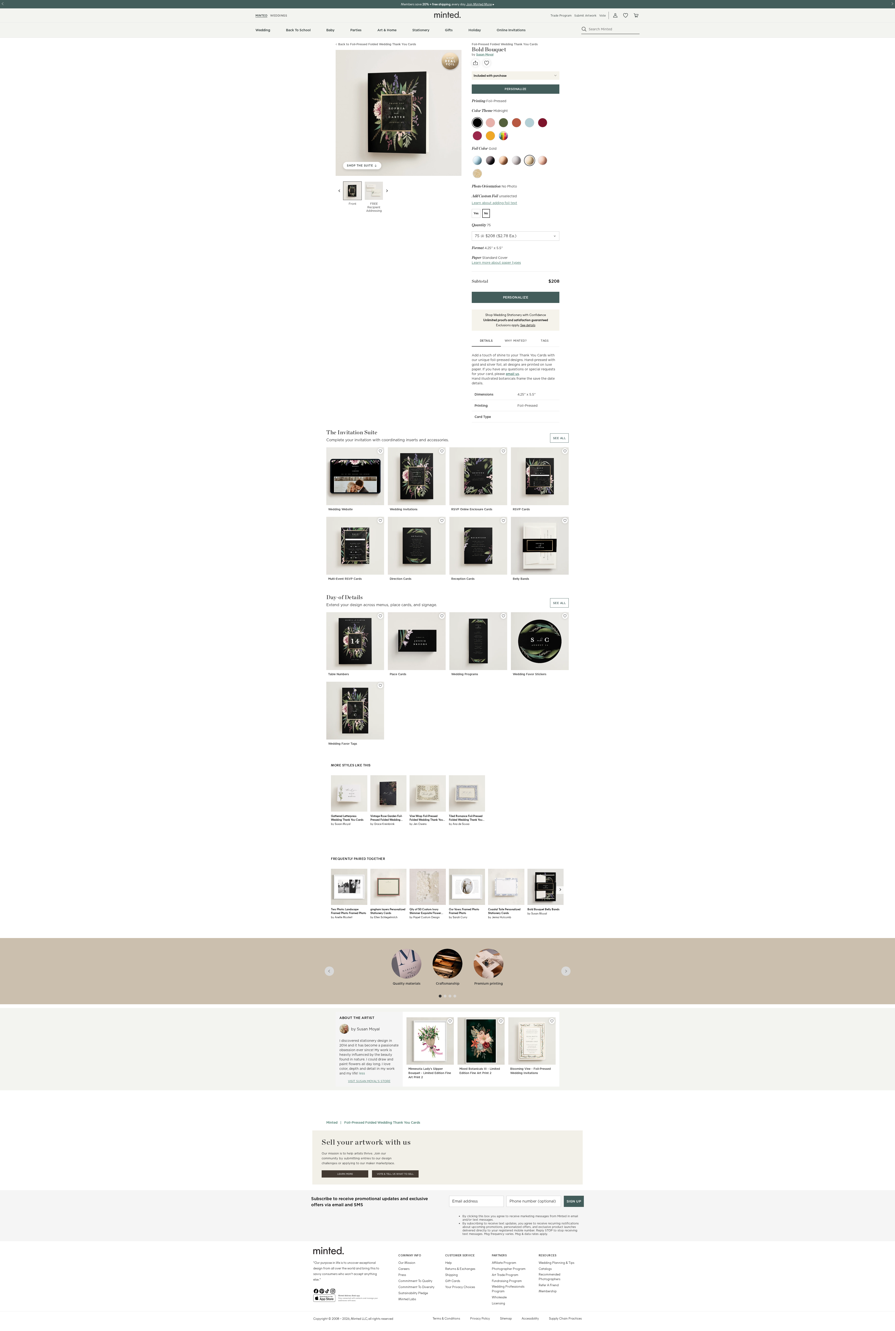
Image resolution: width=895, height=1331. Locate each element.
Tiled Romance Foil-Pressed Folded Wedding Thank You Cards (465, 817)
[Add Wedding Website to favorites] (380, 451)
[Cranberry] (477, 135)
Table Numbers (338, 674)
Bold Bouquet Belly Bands (543, 909)
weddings (278, 15)
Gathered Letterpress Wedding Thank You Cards (347, 817)
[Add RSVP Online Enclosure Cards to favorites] (503, 451)
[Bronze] (503, 160)
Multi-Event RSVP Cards (345, 578)
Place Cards (398, 674)
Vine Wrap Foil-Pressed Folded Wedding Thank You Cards (426, 817)
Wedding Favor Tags (342, 743)
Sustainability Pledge (413, 1293)
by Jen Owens (418, 824)
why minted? (516, 340)
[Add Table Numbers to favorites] (380, 616)
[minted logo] (447, 14)
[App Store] (324, 1300)
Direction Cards (400, 578)
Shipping (451, 1274)
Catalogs (545, 1268)
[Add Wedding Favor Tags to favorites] (380, 685)
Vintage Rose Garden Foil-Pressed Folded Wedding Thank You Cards (386, 817)
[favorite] (486, 63)
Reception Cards (463, 578)
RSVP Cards (521, 509)
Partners (499, 1255)
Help (448, 1262)
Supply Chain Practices (565, 1318)
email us (512, 374)
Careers (404, 1268)
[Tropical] (490, 135)
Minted (331, 1122)
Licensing (498, 1303)
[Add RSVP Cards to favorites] (565, 451)
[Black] (490, 160)
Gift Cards (452, 1281)
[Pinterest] (321, 1290)
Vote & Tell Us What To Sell (395, 1174)
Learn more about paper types (496, 262)
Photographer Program (509, 1268)
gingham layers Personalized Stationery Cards (387, 911)
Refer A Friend (549, 1285)
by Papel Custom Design (425, 917)
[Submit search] (584, 29)
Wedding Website (340, 509)
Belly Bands (521, 578)
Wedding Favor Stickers (529, 674)
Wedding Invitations (403, 509)
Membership (548, 1291)
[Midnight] (477, 122)
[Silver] (516, 160)
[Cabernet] (542, 122)
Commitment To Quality (415, 1281)
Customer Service (460, 1255)
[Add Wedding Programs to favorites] (503, 616)
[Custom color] (503, 135)
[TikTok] (327, 1290)
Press (402, 1274)
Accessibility (530, 1318)
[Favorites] (625, 15)
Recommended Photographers (549, 1276)
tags (545, 340)
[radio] (476, 213)
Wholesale (499, 1297)
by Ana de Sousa (459, 824)
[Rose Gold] (542, 160)
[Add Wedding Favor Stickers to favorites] (565, 616)
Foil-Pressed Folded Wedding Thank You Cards (382, 1122)
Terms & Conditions (446, 1318)
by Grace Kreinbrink (382, 824)
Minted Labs (407, 1299)
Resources (548, 1255)
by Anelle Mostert (341, 917)
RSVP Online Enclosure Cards (471, 509)
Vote (602, 15)
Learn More (345, 1174)
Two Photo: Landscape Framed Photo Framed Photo (348, 911)
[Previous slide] (339, 191)
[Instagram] (333, 1290)
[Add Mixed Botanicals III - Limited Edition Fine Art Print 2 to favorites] (501, 1021)
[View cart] (636, 15)
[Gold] (529, 160)
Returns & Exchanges (460, 1268)
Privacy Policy (480, 1318)
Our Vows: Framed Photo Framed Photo (464, 911)
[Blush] (490, 122)
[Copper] (516, 122)
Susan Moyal (484, 54)
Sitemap (506, 1318)
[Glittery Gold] (477, 173)
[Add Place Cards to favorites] (442, 616)
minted (261, 15)
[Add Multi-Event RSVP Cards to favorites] (380, 520)
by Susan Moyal (341, 824)
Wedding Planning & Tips (556, 1262)
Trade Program (561, 15)
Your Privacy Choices (460, 1287)
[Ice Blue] (477, 160)
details (486, 340)
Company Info (409, 1255)
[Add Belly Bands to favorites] (565, 520)
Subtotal (480, 281)
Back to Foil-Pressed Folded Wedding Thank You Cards (377, 44)
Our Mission (406, 1262)
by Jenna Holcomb (499, 917)
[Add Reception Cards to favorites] (503, 520)
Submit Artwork (585, 15)
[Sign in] (615, 15)
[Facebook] (316, 1290)
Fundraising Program (507, 1281)
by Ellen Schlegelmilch (383, 917)
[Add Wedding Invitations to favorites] (442, 451)
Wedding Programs (464, 674)
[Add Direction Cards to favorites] (442, 520)
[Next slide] (387, 191)
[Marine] (529, 122)
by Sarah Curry (458, 917)
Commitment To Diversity (416, 1287)
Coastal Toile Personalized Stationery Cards (504, 911)
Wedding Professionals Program (508, 1288)
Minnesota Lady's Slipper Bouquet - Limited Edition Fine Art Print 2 (429, 1073)
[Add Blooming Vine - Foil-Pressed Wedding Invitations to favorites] (552, 1021)
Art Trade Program (505, 1274)
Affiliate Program (504, 1262)
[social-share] (475, 63)
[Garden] (503, 122)
